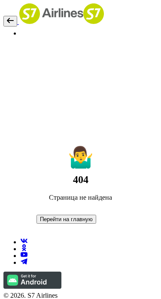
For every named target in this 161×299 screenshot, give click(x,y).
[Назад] (10, 21)
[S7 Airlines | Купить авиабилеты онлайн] (60, 21)
